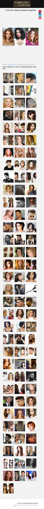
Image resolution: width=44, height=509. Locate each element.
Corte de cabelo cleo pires (30, 64)
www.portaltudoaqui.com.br (7, 46)
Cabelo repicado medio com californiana (14, 64)
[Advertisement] (20, 20)
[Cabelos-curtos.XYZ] (22, 4)
